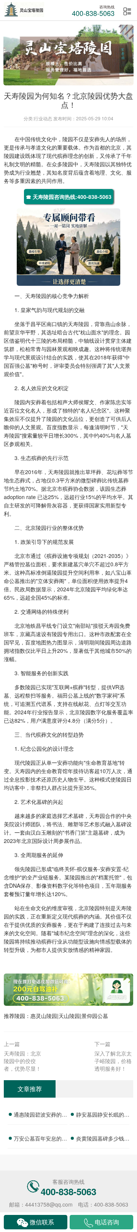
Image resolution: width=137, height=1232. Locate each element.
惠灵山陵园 (43, 1015)
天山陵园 (69, 1015)
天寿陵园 (94, 164)
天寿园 (111, 625)
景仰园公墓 (94, 1015)
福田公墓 (67, 695)
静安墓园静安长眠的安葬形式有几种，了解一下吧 (102, 1115)
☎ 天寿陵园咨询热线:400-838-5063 (69, 196)
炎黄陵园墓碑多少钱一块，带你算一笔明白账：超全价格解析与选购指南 (102, 1139)
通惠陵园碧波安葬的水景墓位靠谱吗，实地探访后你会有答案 (40, 1115)
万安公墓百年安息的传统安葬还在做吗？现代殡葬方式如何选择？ (40, 1139)
